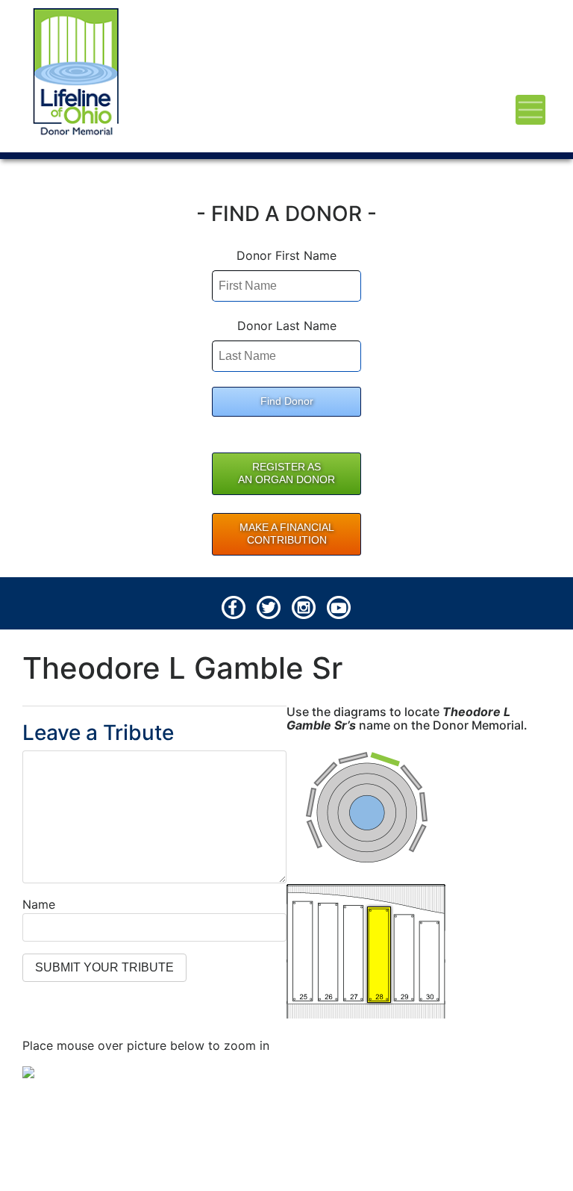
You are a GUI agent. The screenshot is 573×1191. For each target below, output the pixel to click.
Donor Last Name (286, 325)
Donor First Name (286, 255)
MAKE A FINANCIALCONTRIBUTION (286, 534)
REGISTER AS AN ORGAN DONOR (286, 473)
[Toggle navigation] (530, 109)
